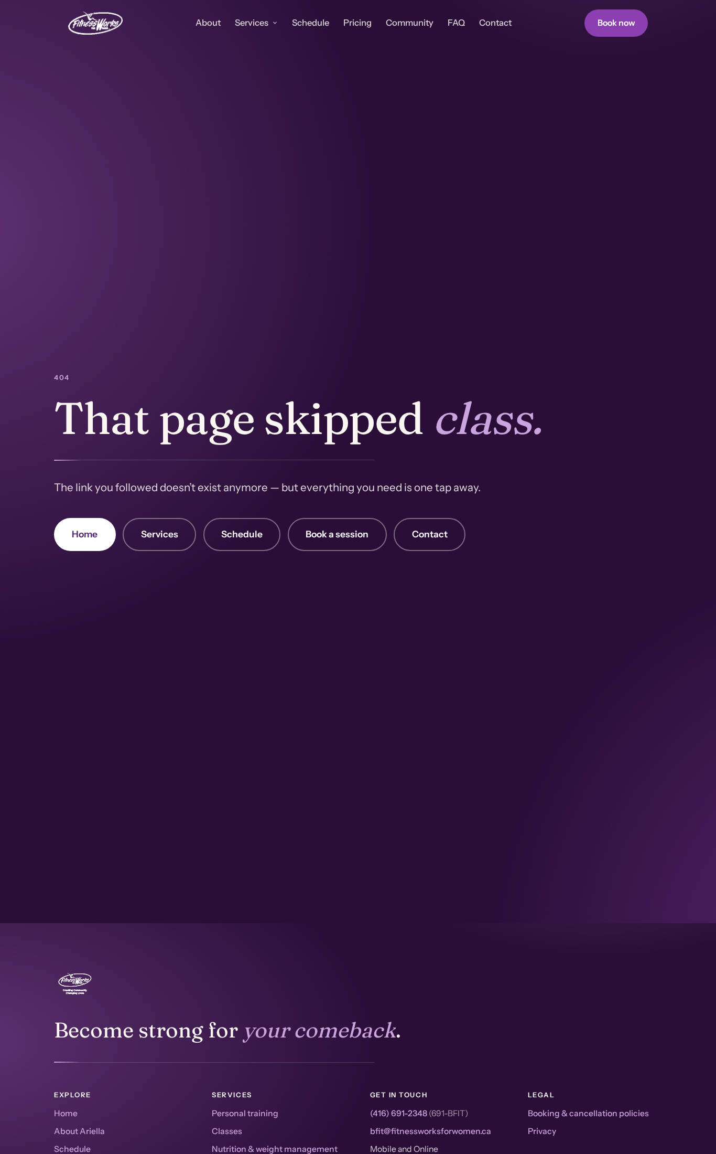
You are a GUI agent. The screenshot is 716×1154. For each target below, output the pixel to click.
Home (84, 533)
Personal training (245, 1113)
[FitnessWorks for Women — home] (95, 23)
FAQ (456, 22)
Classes (227, 1131)
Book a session (337, 533)
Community (409, 22)
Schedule (310, 22)
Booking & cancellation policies (588, 1113)
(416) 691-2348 (398, 1113)
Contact (495, 22)
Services (251, 22)
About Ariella (79, 1131)
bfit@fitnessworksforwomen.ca (430, 1131)
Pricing (357, 22)
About (208, 22)
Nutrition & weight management (275, 1149)
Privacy (542, 1131)
